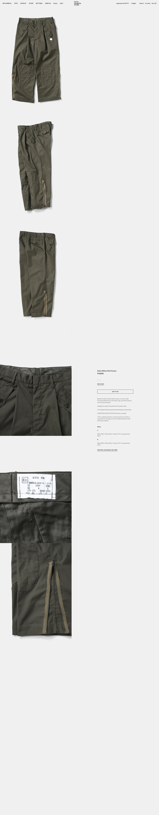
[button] (122, 3)
